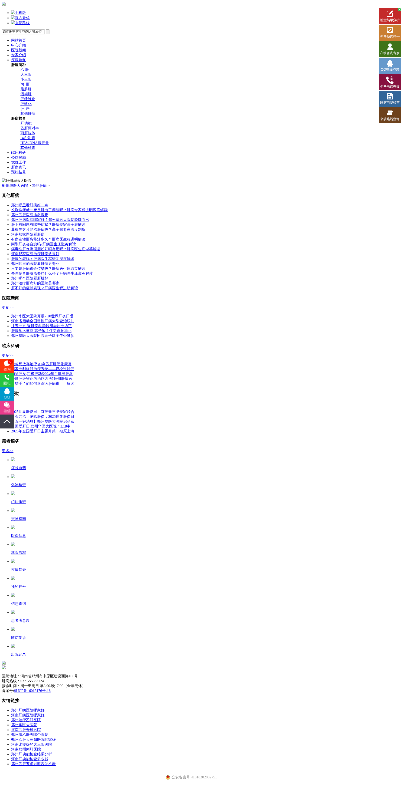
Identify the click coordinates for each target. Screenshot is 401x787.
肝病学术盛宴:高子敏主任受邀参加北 (41, 331)
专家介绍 (18, 55)
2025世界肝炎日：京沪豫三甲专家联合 (42, 412)
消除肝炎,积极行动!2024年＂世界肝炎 (42, 374)
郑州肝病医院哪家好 (28, 710)
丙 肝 (25, 84)
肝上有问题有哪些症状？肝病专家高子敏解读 (48, 225)
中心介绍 (18, 45)
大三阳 (26, 74)
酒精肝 (26, 94)
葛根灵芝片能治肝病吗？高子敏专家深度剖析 (48, 229)
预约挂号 (18, 172)
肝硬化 (26, 104)
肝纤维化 (27, 99)
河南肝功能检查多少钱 (29, 759)
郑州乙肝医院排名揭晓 (29, 215)
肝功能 (26, 123)
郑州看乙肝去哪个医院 (29, 735)
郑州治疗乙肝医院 (26, 720)
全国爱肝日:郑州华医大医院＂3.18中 (41, 426)
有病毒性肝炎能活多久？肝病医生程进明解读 (48, 239)
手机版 (20, 13)
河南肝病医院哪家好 (28, 715)
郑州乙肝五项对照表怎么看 (33, 764)
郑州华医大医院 (15, 186)
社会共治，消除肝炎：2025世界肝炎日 (42, 416)
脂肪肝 (26, 89)
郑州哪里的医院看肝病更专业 (35, 264)
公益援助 (18, 157)
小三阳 (26, 79)
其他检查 (27, 148)
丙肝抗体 (27, 133)
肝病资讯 (18, 167)
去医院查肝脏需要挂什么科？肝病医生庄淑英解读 (52, 273)
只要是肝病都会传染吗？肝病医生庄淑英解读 (48, 268)
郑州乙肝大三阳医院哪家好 (33, 739)
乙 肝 (24, 70)
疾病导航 (18, 60)
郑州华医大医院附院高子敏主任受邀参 (42, 336)
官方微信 (22, 18)
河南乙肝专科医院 (26, 730)
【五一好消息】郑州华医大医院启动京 (42, 421)
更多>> (7, 308)
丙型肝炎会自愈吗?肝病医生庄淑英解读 (43, 244)
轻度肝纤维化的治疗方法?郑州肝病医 (41, 379)
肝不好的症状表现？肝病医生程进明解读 (44, 288)
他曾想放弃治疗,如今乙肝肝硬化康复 (41, 364)
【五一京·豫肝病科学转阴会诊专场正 (41, 326)
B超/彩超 (27, 138)
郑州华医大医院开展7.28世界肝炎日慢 (42, 316)
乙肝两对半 (29, 128)
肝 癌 (25, 109)
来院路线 (22, 23)
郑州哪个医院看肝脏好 (29, 278)
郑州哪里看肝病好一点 (29, 205)
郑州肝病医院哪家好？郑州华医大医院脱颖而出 (50, 220)
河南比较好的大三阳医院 (31, 744)
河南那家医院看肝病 (28, 234)
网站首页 (18, 40)
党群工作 (18, 162)
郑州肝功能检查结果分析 (31, 754)
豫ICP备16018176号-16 (32, 691)
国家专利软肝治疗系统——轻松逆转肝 (42, 369)
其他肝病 (27, 113)
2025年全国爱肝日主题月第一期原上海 (42, 431)
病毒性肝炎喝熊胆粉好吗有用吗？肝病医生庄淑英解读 (55, 249)
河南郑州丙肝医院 (26, 749)
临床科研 (18, 153)
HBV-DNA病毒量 (34, 143)
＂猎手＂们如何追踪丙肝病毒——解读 (42, 383)
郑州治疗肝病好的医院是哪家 (35, 283)
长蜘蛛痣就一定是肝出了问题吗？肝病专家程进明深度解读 (59, 210)
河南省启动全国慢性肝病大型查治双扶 (42, 321)
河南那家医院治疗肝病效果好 (35, 254)
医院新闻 (18, 50)
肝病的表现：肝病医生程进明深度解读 (42, 259)
